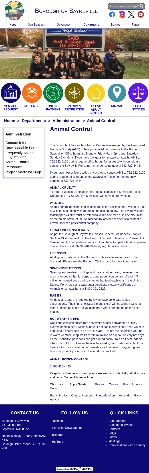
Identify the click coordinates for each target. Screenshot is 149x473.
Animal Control (19, 162)
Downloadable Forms (24, 148)
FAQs (112, 433)
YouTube (57, 441)
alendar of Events (122, 424)
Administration (66, 120)
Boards (115, 24)
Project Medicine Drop (25, 172)
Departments (91, 24)
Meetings (114, 441)
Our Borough (36, 24)
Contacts (114, 429)
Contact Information (23, 143)
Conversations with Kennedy (127, 445)
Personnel (16, 167)
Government (64, 24)
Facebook (57, 420)
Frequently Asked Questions (21, 155)
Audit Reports (117, 420)
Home (12, 24)
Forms (136, 24)
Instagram (57, 434)
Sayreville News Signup (66, 427)
